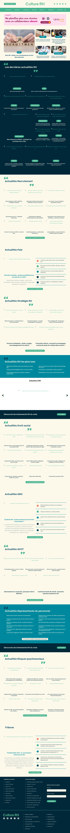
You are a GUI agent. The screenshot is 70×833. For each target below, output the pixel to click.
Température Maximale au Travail (34, 800)
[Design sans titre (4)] (35, 25)
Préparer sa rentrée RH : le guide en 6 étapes (50, 511)
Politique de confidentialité (31, 816)
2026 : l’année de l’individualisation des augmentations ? (44, 91)
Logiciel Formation (9, 784)
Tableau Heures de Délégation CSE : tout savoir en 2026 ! (20, 369)
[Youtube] (54, 4)
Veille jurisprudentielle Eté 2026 (17, 91)
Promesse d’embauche (31, 791)
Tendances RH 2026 (30, 826)
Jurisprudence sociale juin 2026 (56, 476)
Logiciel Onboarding (9, 791)
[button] (65, 10)
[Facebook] (57, 4)
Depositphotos (51, 816)
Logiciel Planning (9, 795)
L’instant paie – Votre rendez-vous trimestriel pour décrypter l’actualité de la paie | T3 (58, 140)
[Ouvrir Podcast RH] (44, 9)
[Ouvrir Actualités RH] (11, 9)
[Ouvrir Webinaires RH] (54, 9)
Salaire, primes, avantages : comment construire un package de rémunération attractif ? (14, 165)
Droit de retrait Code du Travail (33, 802)
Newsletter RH (50, 819)
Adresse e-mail (50, 793)
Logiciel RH (7, 782)
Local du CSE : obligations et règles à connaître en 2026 (19, 632)
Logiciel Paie (8, 793)
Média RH (49, 814)
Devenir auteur (28, 819)
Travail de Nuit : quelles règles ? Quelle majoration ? (50, 369)
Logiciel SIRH (8, 800)
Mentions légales (29, 814)
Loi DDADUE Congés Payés (33, 804)
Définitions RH (50, 824)
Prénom (49, 787)
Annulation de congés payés (33, 795)
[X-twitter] (62, 4)
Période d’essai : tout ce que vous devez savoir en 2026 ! (51, 372)
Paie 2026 (27, 828)
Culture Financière (51, 821)
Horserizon (50, 826)
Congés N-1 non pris (31, 784)
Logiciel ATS (29, 793)
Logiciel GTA (8, 786)
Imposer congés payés (31, 788)
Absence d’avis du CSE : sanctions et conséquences (19, 615)
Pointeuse (7, 802)
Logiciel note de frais (9, 788)
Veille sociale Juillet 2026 (35, 476)
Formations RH (28, 824)
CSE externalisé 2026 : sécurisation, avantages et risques (52, 622)
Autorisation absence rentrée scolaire (35, 782)
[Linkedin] (65, 4)
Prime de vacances (31, 807)
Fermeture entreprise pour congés (34, 797)
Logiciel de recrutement (10, 797)
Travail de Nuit (30, 786)
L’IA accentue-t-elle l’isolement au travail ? (35, 694)
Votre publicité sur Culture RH (32, 821)
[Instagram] (60, 4)
